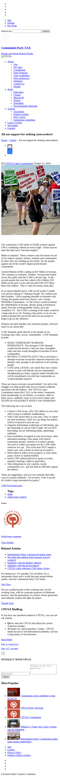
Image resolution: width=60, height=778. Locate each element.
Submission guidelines (24, 120)
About (10, 61)
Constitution (19, 70)
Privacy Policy (14, 752)
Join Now (6, 584)
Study (10, 89)
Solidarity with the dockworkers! (23, 565)
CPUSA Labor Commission (18, 163)
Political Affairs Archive (19, 755)
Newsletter (12, 125)
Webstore (18, 81)
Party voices (19, 117)
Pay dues (18, 67)
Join (9, 20)
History (17, 100)
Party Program (21, 72)
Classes (17, 95)
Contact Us (19, 84)
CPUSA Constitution (31, 717)
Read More (6, 639)
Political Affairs (21, 114)
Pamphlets (19, 103)
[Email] (33, 146)
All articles (19, 111)
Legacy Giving (14, 122)
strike (10, 494)
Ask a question (9, 644)
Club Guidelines (21, 75)
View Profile (7, 542)
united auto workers (17, 497)
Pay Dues (12, 25)
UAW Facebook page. (12, 485)
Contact (11, 749)
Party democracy (22, 78)
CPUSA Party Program (32, 708)
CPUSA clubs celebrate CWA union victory (28, 568)
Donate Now (7, 603)
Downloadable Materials (25, 106)
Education (18, 92)
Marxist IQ (19, 97)
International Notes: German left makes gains (29, 554)
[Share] (33, 151)
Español (11, 128)
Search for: (6, 31)
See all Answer (9, 648)
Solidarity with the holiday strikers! (24, 562)
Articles (11, 108)
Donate (10, 23)
